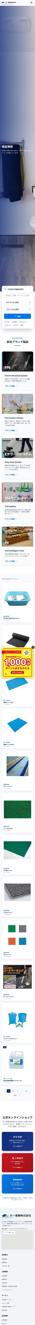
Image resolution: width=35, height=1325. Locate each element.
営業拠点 (4, 1279)
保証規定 (4, 1310)
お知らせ (4, 1323)
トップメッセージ (7, 1290)
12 (26, 1091)
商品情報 (4, 1259)
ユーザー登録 (5, 1303)
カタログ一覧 (5, 1266)
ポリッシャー (23, 322)
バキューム (8, 325)
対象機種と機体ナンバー (9, 1306)
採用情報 (4, 1320)
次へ (17, 1095)
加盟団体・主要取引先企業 (9, 1286)
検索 (17, 316)
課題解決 (4, 1262)
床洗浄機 (14, 322)
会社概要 (4, 1276)
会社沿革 (4, 1283)
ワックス (16, 325)
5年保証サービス (6, 1300)
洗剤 (22, 325)
